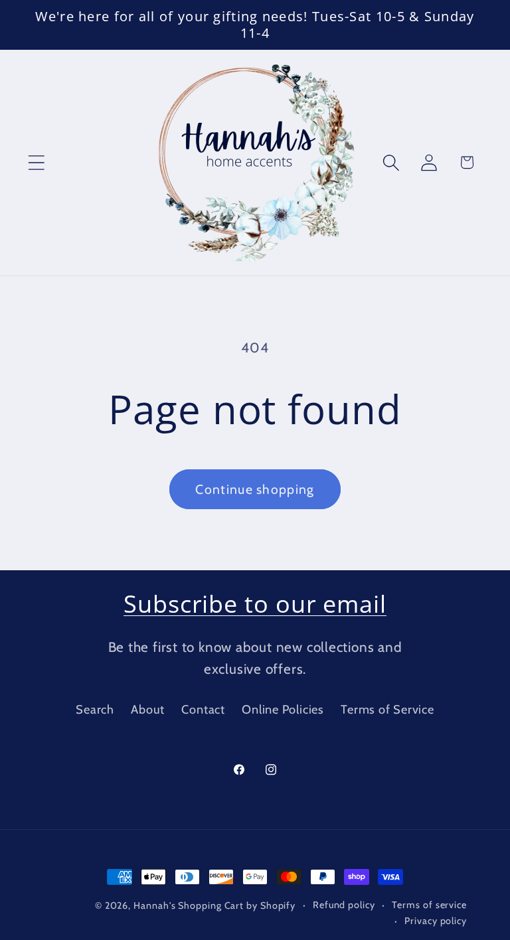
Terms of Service (387, 709)
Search (95, 709)
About (148, 709)
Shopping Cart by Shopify (237, 905)
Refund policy (344, 905)
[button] (36, 162)
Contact (202, 709)
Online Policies (283, 709)
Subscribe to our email (255, 604)
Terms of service (429, 905)
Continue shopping (254, 489)
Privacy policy (435, 921)
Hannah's (155, 905)
